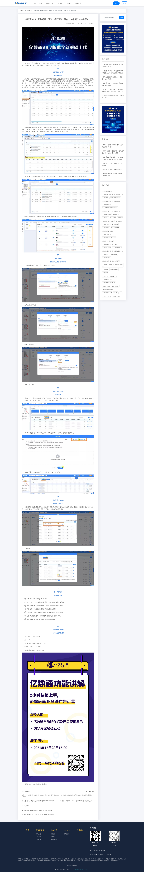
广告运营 (38, 836)
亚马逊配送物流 (106, 201)
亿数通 (41, 3)
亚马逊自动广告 (116, 211)
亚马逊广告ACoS (106, 234)
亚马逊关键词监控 (107, 279)
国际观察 (53, 834)
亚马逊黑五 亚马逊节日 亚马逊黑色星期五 (112, 265)
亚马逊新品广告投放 (107, 231)
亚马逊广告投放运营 (115, 198)
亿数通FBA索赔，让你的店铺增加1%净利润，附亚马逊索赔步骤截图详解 (113, 73)
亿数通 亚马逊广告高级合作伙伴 (110, 286)
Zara (121, 293)
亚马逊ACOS (116, 214)
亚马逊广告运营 (106, 224)
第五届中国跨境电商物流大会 (110, 207)
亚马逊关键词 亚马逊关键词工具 (110, 261)
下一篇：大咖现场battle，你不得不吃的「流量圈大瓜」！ (77, 801)
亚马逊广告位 (106, 227)
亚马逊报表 (105, 269)
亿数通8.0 (120, 217)
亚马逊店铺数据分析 (117, 251)
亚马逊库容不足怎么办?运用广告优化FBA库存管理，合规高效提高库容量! (40, 814)
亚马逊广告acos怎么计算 (109, 237)
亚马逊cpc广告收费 (107, 194)
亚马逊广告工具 (115, 227)
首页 (35, 3)
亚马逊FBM (105, 217)
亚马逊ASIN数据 (106, 214)
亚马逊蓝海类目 (116, 201)
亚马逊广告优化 (26, 792)
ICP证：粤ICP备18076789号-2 (81, 869)
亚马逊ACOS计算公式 (108, 241)
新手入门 (38, 834)
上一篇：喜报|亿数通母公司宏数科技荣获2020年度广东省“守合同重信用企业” (45, 801)
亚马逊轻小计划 (106, 296)
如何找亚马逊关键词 (107, 289)
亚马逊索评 (115, 224)
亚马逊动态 (54, 839)
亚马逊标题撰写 (106, 251)
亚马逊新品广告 (106, 204)
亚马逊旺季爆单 (106, 211)
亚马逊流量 (119, 221)
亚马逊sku (105, 254)
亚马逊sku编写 (113, 254)
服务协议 (69, 865)
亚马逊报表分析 (114, 269)
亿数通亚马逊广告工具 (108, 221)
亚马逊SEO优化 (106, 247)
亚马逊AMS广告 (118, 194)
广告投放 (38, 839)
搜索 (121, 18)
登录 (124, 3)
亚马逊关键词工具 (107, 293)
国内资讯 (53, 836)
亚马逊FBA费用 (116, 296)
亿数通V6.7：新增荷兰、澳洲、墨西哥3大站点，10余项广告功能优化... (40, 810)
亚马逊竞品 (105, 273)
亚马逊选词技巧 (106, 257)
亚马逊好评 (113, 217)
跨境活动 (78, 3)
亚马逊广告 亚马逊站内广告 (109, 276)
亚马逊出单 (105, 198)
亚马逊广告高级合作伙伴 (108, 283)
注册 (116, 3)
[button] (50, 3)
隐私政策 (74, 865)
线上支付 (115, 293)
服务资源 (66, 834)
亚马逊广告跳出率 (117, 247)
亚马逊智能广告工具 (107, 244)
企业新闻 (29, 10)
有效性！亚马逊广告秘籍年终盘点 (113, 169)
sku (116, 244)
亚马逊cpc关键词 (107, 191)
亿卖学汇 (21, 10)
